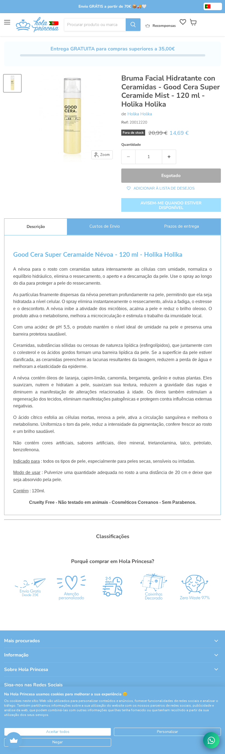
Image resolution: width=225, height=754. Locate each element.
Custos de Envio (104, 226)
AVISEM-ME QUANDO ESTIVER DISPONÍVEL (170, 205)
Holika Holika (139, 114)
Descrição (36, 226)
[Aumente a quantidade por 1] (169, 157)
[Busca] (133, 24)
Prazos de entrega (181, 226)
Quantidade (131, 145)
